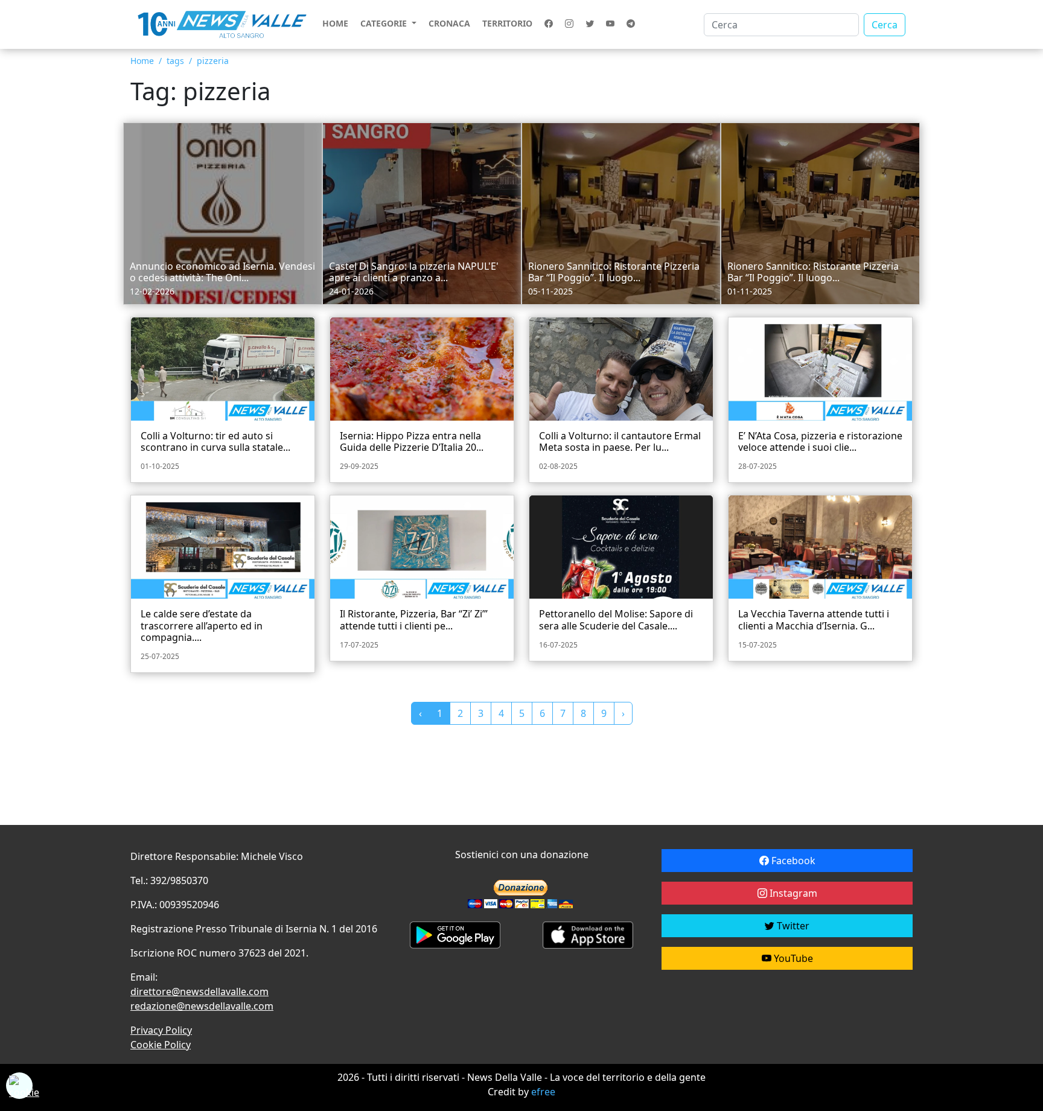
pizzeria (213, 60)
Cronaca (449, 23)
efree (543, 1091)
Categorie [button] (384, 23)
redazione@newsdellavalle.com (201, 1006)
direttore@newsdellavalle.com (199, 991)
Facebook (792, 860)
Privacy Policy (161, 1030)
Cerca (885, 24)
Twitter (791, 925)
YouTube (792, 958)
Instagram (792, 893)
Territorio (507, 23)
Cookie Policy (160, 1044)
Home (335, 23)
